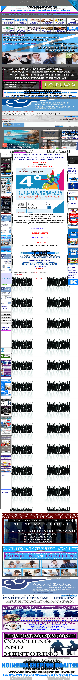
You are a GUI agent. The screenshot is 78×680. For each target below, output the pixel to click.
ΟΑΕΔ (6, 311)
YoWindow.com (4, 284)
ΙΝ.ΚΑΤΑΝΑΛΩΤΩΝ (6, 317)
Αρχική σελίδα (39, 278)
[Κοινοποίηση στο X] (43, 272)
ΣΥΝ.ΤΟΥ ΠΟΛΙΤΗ (7, 320)
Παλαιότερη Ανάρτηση (61, 278)
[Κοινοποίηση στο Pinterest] (45, 272)
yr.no (11, 284)
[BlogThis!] (41, 272)
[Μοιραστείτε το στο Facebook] (44, 272)
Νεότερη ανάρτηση (18, 278)
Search (72, 161)
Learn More (62, 2)
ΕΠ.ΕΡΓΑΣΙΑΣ (7, 314)
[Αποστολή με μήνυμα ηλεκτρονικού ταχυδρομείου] (40, 272)
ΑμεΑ (6, 323)
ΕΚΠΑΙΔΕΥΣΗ (19, 274)
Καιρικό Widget (6, 278)
